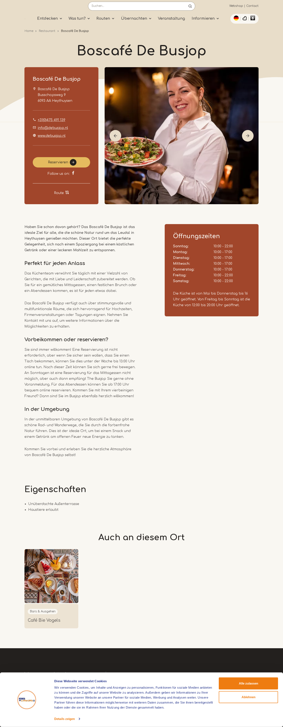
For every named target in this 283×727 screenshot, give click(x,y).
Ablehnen (248, 697)
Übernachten (134, 18)
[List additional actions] (235, 18)
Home (28, 31)
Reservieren (58, 162)
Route (59, 193)
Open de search (190, 6)
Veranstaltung (171, 18)
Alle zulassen (248, 683)
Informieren (203, 18)
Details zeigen (64, 719)
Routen (103, 18)
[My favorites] (244, 19)
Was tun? (77, 18)
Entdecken (47, 18)
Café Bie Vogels (44, 620)
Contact (252, 5)
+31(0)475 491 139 (51, 120)
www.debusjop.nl (51, 136)
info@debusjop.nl (53, 128)
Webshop (236, 5)
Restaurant (47, 31)
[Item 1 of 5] (182, 135)
